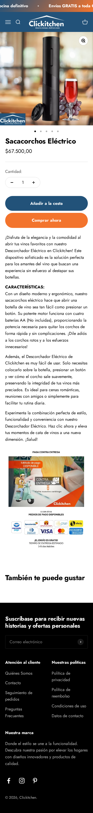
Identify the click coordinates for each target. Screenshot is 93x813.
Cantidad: (13, 171)
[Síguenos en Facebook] (8, 780)
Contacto (13, 683)
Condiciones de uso (69, 706)
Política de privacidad (61, 676)
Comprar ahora (46, 220)
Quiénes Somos (18, 673)
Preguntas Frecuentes (14, 712)
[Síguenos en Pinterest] (35, 780)
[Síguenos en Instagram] (21, 780)
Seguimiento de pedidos (18, 696)
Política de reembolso (61, 693)
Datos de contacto (67, 716)
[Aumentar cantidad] (33, 182)
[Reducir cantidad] (11, 182)
